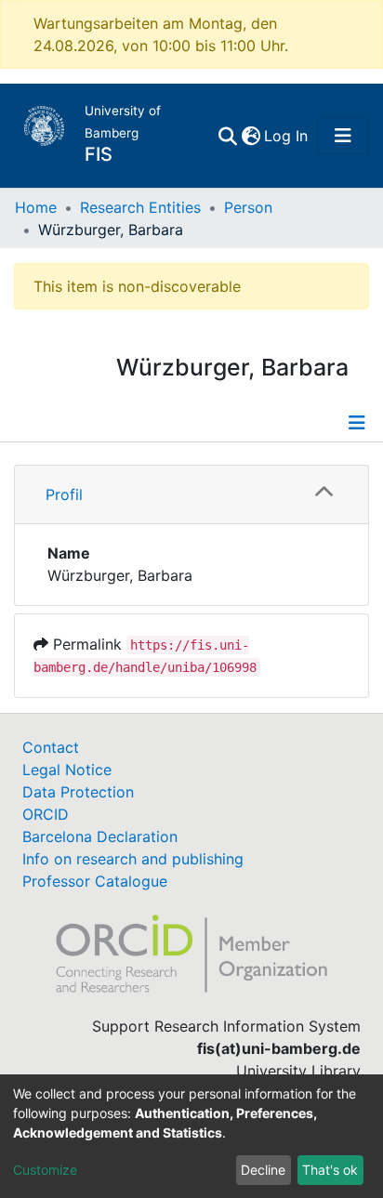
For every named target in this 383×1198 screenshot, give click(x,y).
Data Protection (78, 792)
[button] (250, 136)
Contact (50, 747)
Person (248, 207)
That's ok (330, 1170)
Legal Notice (67, 769)
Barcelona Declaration (100, 836)
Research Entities (140, 207)
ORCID (45, 814)
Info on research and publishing (133, 858)
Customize (45, 1170)
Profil (64, 494)
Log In (287, 135)
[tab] (191, 495)
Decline (263, 1170)
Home (36, 207)
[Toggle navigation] (343, 135)
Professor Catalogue (94, 881)
